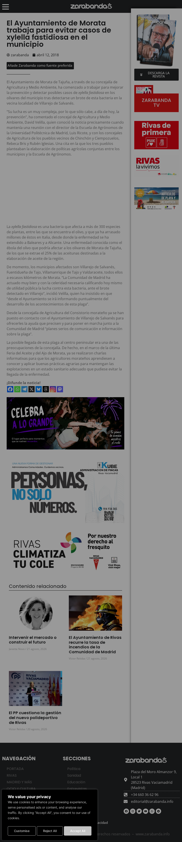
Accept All (77, 831)
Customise (22, 831)
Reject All (50, 831)
